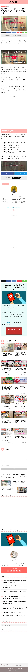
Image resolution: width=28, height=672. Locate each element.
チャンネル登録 (6, 322)
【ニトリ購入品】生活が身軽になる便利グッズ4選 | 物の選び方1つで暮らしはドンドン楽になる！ (15, 608)
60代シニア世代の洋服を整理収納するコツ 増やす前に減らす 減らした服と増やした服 (15, 597)
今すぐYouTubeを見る (14, 331)
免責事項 (18, 668)
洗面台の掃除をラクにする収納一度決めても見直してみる (14, 592)
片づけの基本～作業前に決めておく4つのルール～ (15, 615)
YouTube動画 (4, 6)
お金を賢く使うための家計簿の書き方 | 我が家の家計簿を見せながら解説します (14, 581)
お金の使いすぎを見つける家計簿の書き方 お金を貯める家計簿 (14, 586)
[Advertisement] (14, 112)
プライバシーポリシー (11, 668)
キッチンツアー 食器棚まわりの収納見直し (13, 612)
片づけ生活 (14, 2)
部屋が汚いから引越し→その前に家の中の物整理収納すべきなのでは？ (14, 602)
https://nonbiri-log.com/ (14, 207)
